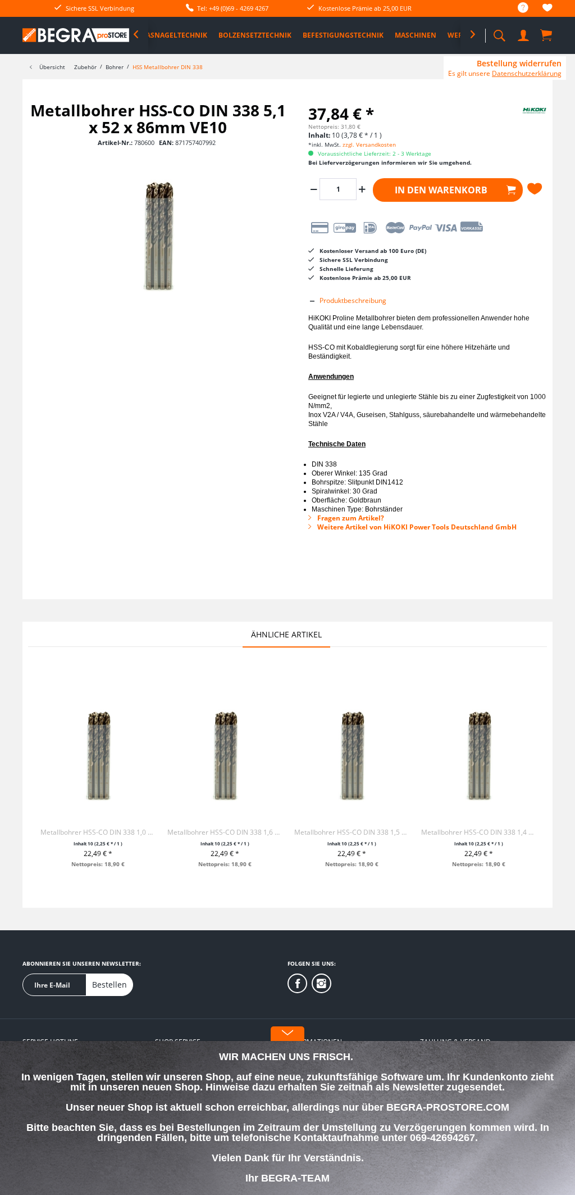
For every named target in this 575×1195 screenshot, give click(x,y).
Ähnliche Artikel (286, 634)
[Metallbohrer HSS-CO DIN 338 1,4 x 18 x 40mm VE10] (478, 752)
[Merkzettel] (547, 9)
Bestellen (109, 984)
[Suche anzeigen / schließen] (499, 32)
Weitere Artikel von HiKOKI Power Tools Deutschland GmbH (416, 527)
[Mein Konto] (524, 33)
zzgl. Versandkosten (369, 144)
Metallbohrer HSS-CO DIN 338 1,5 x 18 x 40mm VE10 (351, 832)
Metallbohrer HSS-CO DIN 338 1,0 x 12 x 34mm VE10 (97, 832)
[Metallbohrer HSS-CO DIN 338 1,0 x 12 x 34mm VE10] (97, 752)
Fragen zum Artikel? (350, 518)
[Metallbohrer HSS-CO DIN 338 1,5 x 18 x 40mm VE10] (351, 752)
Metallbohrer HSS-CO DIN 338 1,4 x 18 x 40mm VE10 (478, 832)
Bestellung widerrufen (519, 63)
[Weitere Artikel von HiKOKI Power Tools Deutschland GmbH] (523, 121)
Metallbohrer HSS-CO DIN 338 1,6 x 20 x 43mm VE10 (224, 832)
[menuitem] (517, 8)
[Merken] (536, 189)
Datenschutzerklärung (527, 73)
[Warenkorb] (547, 34)
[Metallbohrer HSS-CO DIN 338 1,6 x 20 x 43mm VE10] (224, 752)
